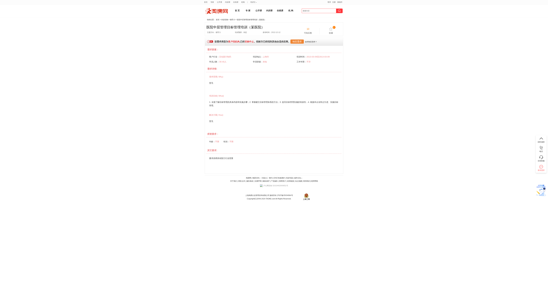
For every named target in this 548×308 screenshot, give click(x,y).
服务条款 (250, 181)
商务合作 (241, 181)
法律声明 (258, 181)
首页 (205, 2)
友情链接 (290, 181)
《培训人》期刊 (266, 178)
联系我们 (306, 181)
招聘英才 (282, 181)
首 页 (237, 10)
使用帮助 (314, 181)
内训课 (227, 2)
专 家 (248, 10)
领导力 (232, 20)
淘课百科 (255, 178)
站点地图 (299, 181)
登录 (329, 2)
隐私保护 (266, 181)
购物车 (339, 2)
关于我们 (233, 181)
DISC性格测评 (279, 178)
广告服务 (274, 181)
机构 (243, 2)
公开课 (219, 2)
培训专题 (289, 178)
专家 (212, 2)
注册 (334, 2)
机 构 (290, 10)
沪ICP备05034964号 (285, 195)
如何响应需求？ (311, 42)
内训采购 (224, 20)
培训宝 (252, 2)
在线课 (235, 2)
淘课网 (248, 178)
